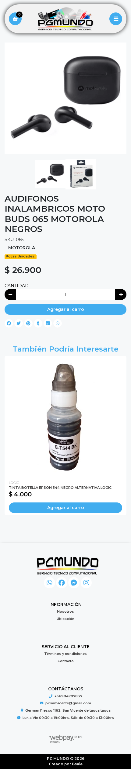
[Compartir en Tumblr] (38, 323)
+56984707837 (68, 696)
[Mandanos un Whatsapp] (49, 582)
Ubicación (65, 619)
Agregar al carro (65, 309)
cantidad (17, 285)
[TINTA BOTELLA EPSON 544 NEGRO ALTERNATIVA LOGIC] (65, 416)
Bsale (77, 764)
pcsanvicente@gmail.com (68, 703)
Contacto (66, 661)
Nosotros (65, 611)
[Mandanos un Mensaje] (74, 582)
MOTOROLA (21, 247)
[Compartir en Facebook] (9, 323)
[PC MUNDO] (65, 18)
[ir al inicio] (68, 565)
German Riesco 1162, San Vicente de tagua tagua (68, 710)
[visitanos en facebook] (61, 582)
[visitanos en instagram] (86, 582)
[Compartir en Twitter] (18, 323)
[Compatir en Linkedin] (48, 323)
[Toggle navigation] (115, 18)
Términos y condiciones (65, 654)
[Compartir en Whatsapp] (57, 323)
